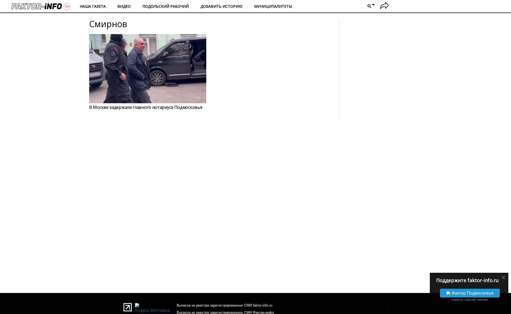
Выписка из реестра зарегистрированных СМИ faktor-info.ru (224, 305)
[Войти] (384, 6)
